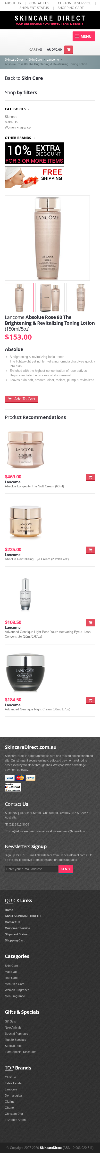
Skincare (11, 117)
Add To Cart (23, 398)
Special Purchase (16, 1033)
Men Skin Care (15, 984)
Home (9, 910)
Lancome (53, 59)
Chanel (10, 1107)
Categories (16, 109)
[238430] (90, 550)
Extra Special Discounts (20, 1052)
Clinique (10, 1077)
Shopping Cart (15, 940)
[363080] (90, 477)
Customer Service (17, 928)
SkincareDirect (14, 59)
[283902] (90, 700)
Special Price (13, 1046)
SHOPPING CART (71, 8)
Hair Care (11, 978)
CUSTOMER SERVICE (74, 3)
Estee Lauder (14, 1083)
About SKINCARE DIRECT (23, 916)
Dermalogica (13, 1095)
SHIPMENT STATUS (34, 8)
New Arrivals (13, 1027)
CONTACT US (39, 3)
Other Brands (18, 137)
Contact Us (12, 922)
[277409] (90, 622)
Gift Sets (10, 1021)
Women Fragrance (18, 127)
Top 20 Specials (15, 1039)
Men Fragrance (15, 996)
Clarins (9, 1101)
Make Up (11, 122)
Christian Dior (14, 1114)
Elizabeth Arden (15, 1120)
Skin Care (35, 59)
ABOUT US (13, 3)
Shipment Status (16, 934)
